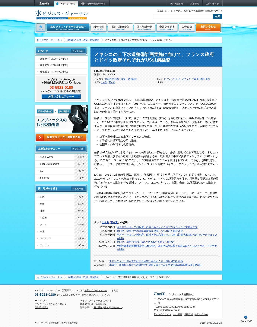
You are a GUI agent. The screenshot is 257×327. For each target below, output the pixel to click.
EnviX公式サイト (162, 314)
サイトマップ (41, 323)
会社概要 (177, 314)
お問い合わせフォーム (95, 290)
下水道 (112, 82)
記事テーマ (116, 307)
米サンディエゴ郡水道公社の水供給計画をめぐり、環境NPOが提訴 (146, 261)
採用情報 (188, 314)
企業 (106, 307)
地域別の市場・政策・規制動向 (83, 40)
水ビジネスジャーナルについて (96, 300)
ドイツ (167, 79)
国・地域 (98, 307)
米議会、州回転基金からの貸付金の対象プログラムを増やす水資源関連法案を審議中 (155, 264)
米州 (207, 79)
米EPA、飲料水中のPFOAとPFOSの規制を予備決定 (145, 242)
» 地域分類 (78, 188)
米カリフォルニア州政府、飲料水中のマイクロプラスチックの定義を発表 (157, 227)
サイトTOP (40, 300)
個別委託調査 (41, 307)
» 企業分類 (78, 149)
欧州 (202, 79)
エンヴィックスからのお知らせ (50, 304)
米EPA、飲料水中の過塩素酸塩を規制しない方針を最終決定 (150, 231)
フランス (176, 79)
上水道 (104, 82)
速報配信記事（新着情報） (93, 304)
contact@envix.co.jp (170, 310)
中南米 (195, 79)
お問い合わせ (201, 314)
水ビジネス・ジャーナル (49, 40)
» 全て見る (78, 51)
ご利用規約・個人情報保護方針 (63, 323)
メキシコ (186, 79)
